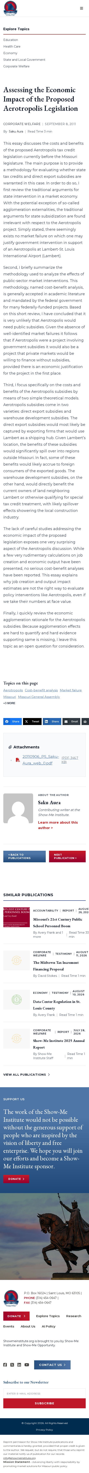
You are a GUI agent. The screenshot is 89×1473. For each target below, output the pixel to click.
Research (73, 1316)
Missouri (9, 697)
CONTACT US (50, 1365)
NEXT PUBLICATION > (65, 856)
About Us (28, 1326)
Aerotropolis (13, 690)
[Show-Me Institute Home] (10, 8)
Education (10, 40)
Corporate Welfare (16, 66)
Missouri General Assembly (39, 697)
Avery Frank (46, 932)
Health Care (11, 46)
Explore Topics (48, 1316)
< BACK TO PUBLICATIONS (19, 856)
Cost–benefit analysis (41, 690)
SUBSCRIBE (44, 1403)
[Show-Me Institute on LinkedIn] (19, 1365)
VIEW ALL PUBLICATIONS (24, 1074)
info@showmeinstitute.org (19, 1458)
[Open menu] (81, 8)
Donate (14, 1178)
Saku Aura (16, 131)
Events (8, 1326)
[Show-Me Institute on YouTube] (26, 1365)
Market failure (71, 690)
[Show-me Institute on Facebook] (5, 1365)
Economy (10, 53)
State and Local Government (24, 60)
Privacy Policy (44, 1429)
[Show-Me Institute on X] (12, 1365)
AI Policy (48, 1326)
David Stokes (47, 976)
